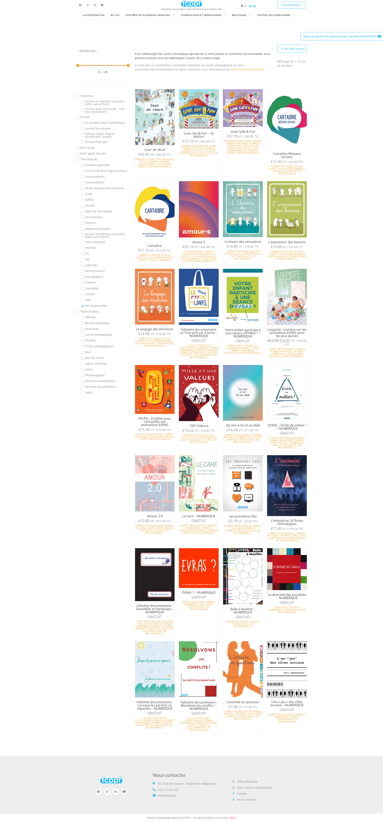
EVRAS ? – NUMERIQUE (199, 592)
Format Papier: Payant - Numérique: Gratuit (287, 443)
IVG (205, 150)
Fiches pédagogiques (149, 434)
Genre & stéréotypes (193, 352)
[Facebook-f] (80, 5)
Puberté (252, 150)
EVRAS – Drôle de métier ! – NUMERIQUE (287, 427)
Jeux (246, 145)
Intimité (200, 254)
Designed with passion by (210, 818)
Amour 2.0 (155, 516)
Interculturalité (207, 530)
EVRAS (212, 146)
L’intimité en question (243, 702)
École (143, 161)
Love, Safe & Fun (243, 131)
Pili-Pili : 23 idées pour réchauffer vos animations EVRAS (154, 421)
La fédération (94, 15)
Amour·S (198, 242)
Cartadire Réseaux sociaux (287, 155)
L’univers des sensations (243, 241)
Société (231, 153)
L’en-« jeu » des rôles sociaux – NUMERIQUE (287, 703)
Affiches (140, 159)
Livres (295, 535)
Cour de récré (154, 149)
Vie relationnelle (160, 166)
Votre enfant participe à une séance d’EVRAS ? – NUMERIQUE (243, 333)
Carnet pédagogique (160, 159)
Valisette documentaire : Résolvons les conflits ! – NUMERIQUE (199, 705)
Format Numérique (242, 350)
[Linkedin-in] (95, 5)
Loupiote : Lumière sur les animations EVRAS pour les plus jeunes (287, 332)
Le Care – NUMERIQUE (198, 516)
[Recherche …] (103, 51)
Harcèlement (146, 164)
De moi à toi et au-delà (243, 425)
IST (200, 150)
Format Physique (159, 161)
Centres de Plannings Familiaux (241, 347)
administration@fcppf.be (247, 69)
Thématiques (297, 256)
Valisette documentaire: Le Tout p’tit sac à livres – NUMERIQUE (198, 332)
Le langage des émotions (154, 329)
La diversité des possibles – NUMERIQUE (287, 596)
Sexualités (206, 153)
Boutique (239, 15)
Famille (257, 141)
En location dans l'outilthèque (194, 346)
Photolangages (191, 258)
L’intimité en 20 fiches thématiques (287, 522)
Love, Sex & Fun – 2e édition (199, 135)
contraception (146, 621)
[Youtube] (102, 5)
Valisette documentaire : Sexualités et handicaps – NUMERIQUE (155, 608)
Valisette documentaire (196, 355)
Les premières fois (243, 516)
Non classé (244, 148)
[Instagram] (87, 5)
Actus (115, 15)
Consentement (233, 141)
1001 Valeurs (198, 425)
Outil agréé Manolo (198, 152)
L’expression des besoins (287, 242)
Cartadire (155, 245)
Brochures (235, 345)
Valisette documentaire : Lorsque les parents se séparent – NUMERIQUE (154, 705)
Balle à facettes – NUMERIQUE (242, 610)
